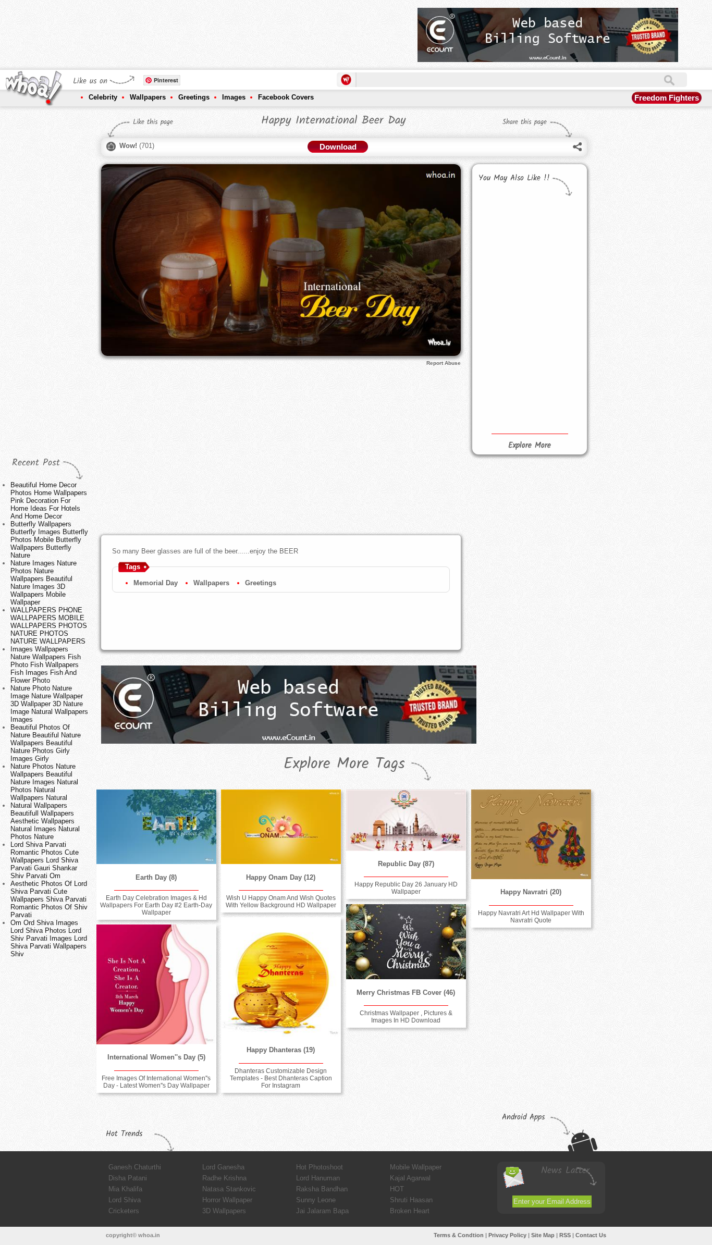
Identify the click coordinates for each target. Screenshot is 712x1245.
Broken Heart (409, 1211)
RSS (565, 1235)
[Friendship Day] (502, 338)
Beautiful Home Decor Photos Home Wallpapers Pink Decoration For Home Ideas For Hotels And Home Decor (48, 500)
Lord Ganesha (223, 1167)
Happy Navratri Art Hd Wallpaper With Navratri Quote (531, 916)
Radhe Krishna (224, 1178)
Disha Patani (127, 1178)
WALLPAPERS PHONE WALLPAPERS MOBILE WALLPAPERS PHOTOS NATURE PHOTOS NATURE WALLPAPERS (48, 625)
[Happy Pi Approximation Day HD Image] (502, 375)
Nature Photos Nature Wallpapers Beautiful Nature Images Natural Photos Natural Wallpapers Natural (44, 782)
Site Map (543, 1235)
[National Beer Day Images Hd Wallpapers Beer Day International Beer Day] (555, 253)
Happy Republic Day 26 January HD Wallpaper (406, 888)
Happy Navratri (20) (530, 892)
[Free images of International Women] (156, 984)
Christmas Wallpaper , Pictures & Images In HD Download (406, 1016)
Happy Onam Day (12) (280, 877)
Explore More (529, 445)
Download (338, 146)
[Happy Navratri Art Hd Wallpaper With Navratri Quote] (531, 834)
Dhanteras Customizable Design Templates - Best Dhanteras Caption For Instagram (281, 1078)
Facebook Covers (286, 97)
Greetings (194, 97)
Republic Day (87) (406, 864)
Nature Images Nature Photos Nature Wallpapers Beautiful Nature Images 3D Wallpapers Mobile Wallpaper (43, 582)
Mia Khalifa (125, 1189)
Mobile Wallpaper (415, 1167)
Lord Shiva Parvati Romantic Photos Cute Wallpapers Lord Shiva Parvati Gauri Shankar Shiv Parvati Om (44, 860)
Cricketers (123, 1211)
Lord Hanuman (318, 1178)
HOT (397, 1189)
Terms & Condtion (459, 1235)
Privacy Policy (507, 1235)
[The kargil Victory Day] (555, 392)
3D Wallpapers (224, 1211)
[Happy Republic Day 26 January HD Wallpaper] (406, 820)
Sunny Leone (316, 1200)
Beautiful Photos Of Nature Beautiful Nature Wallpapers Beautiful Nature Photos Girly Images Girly (45, 742)
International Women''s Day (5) (156, 1057)
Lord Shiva (124, 1200)
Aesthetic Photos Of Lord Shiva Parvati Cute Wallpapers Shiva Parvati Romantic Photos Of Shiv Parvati (49, 899)
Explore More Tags (344, 763)
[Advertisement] (220, 31)
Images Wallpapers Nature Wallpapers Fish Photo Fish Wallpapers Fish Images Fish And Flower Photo (45, 664)
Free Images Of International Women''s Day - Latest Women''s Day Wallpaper (156, 1082)
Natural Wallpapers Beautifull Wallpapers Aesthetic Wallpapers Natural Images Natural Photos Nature (45, 821)
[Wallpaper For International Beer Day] (502, 410)
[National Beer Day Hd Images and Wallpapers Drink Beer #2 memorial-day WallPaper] (555, 217)
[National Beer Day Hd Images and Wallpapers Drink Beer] (502, 222)
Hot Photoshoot (319, 1167)
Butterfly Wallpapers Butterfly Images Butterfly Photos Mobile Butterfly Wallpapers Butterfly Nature (49, 539)
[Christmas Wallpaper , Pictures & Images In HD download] (406, 942)
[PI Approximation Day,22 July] (555, 355)
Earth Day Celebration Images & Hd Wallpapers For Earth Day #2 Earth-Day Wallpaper (156, 905)
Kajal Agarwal (410, 1178)
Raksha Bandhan (322, 1189)
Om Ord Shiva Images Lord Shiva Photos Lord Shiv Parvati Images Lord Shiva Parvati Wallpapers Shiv (48, 938)
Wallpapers (148, 97)
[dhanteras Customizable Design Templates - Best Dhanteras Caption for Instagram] (281, 977)
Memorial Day (155, 583)
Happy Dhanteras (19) (281, 1050)
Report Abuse (443, 363)
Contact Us (590, 1235)
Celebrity (103, 97)
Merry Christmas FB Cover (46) (406, 992)
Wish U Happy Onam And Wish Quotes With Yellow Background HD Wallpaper (281, 901)
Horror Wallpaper (227, 1200)
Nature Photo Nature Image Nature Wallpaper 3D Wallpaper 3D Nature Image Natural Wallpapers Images (49, 703)
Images (233, 97)
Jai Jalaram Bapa (322, 1211)
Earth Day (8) (156, 877)
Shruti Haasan (411, 1200)
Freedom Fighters (666, 97)
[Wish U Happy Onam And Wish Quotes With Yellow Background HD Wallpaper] (281, 827)
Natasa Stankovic (229, 1189)
